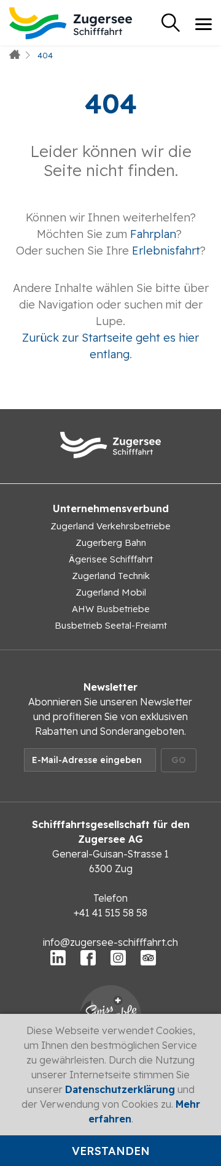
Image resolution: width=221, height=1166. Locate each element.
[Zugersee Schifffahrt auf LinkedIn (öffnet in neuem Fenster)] (58, 957)
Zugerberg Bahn (111, 542)
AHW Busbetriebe (111, 609)
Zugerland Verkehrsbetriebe (110, 526)
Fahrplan (153, 234)
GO (178, 759)
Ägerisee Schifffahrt (111, 559)
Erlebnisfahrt (166, 251)
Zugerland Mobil (111, 592)
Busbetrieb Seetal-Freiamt (111, 625)
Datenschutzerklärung (120, 1089)
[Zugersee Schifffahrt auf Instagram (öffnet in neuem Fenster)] (118, 957)
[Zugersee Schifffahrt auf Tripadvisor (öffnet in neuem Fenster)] (148, 957)
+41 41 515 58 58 (110, 913)
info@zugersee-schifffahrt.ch (110, 942)
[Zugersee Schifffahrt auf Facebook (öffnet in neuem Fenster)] (88, 957)
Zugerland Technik (111, 575)
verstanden (111, 1151)
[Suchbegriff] (170, 22)
